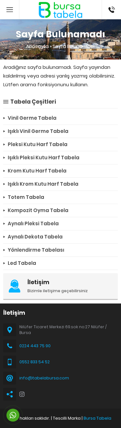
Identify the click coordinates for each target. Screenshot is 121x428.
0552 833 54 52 (34, 362)
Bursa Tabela (97, 418)
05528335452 (111, 3)
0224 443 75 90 (35, 346)
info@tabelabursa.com (44, 378)
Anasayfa (37, 46)
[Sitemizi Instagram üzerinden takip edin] (22, 394)
